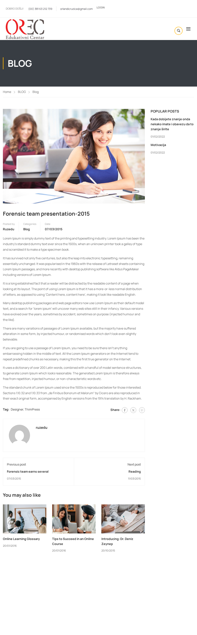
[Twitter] (133, 410)
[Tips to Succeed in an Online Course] (74, 519)
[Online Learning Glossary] (24, 519)
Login (101, 7)
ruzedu (8, 229)
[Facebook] (125, 410)
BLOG (22, 92)
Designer (17, 409)
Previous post (16, 464)
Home (7, 92)
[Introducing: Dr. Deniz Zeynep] (123, 519)
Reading (135, 471)
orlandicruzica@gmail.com (76, 9)
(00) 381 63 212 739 (40, 9)
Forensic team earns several (27, 471)
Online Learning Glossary (21, 539)
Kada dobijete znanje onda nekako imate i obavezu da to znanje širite (172, 124)
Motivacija (158, 145)
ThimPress (32, 409)
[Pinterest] (142, 410)
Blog (36, 92)
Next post (134, 464)
